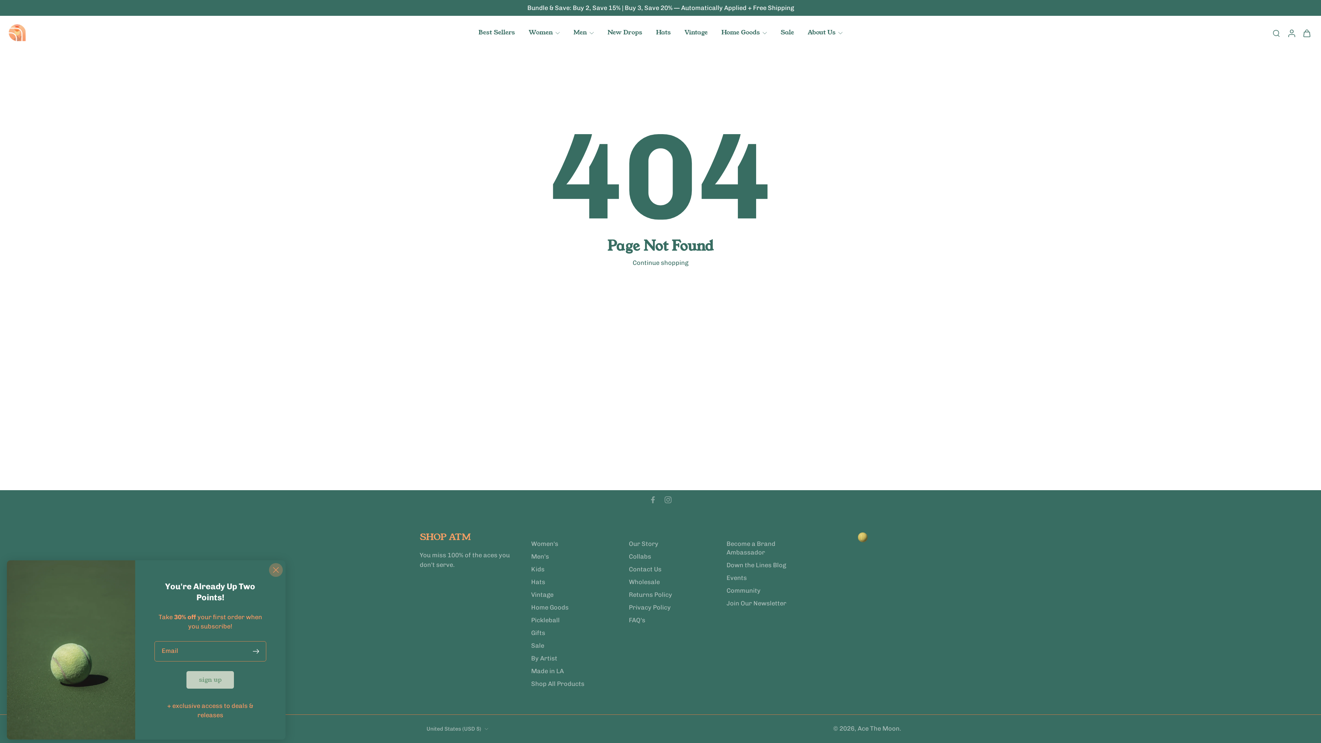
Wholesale (644, 582)
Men (580, 32)
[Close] (276, 570)
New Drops (625, 32)
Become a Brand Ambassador (751, 548)
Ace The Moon (879, 729)
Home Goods (740, 32)
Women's (544, 544)
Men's (540, 556)
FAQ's (637, 620)
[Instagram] (668, 499)
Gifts (538, 633)
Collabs (640, 556)
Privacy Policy (650, 607)
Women (541, 32)
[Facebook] (652, 499)
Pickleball (545, 620)
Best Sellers (497, 32)
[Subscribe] (257, 651)
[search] (1276, 33)
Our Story (643, 544)
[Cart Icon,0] (1306, 33)
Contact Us (645, 569)
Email (170, 651)
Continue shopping (660, 263)
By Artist (544, 659)
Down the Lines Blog (756, 565)
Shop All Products (557, 684)
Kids (538, 569)
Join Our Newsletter (756, 603)
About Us (822, 32)
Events (737, 578)
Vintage (696, 32)
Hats (663, 32)
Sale (787, 32)
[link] (210, 680)
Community (744, 590)
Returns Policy (650, 595)
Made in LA (547, 671)
